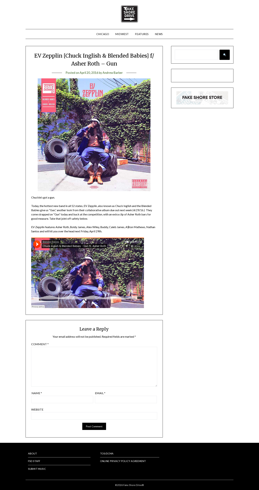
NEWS (159, 34)
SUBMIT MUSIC (37, 468)
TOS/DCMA (106, 453)
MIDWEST (122, 34)
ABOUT (32, 453)
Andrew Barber (113, 73)
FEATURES (142, 34)
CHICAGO (102, 34)
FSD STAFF (34, 461)
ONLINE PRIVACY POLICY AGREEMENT (123, 461)
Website (37, 409)
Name (37, 393)
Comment (40, 344)
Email (100, 393)
